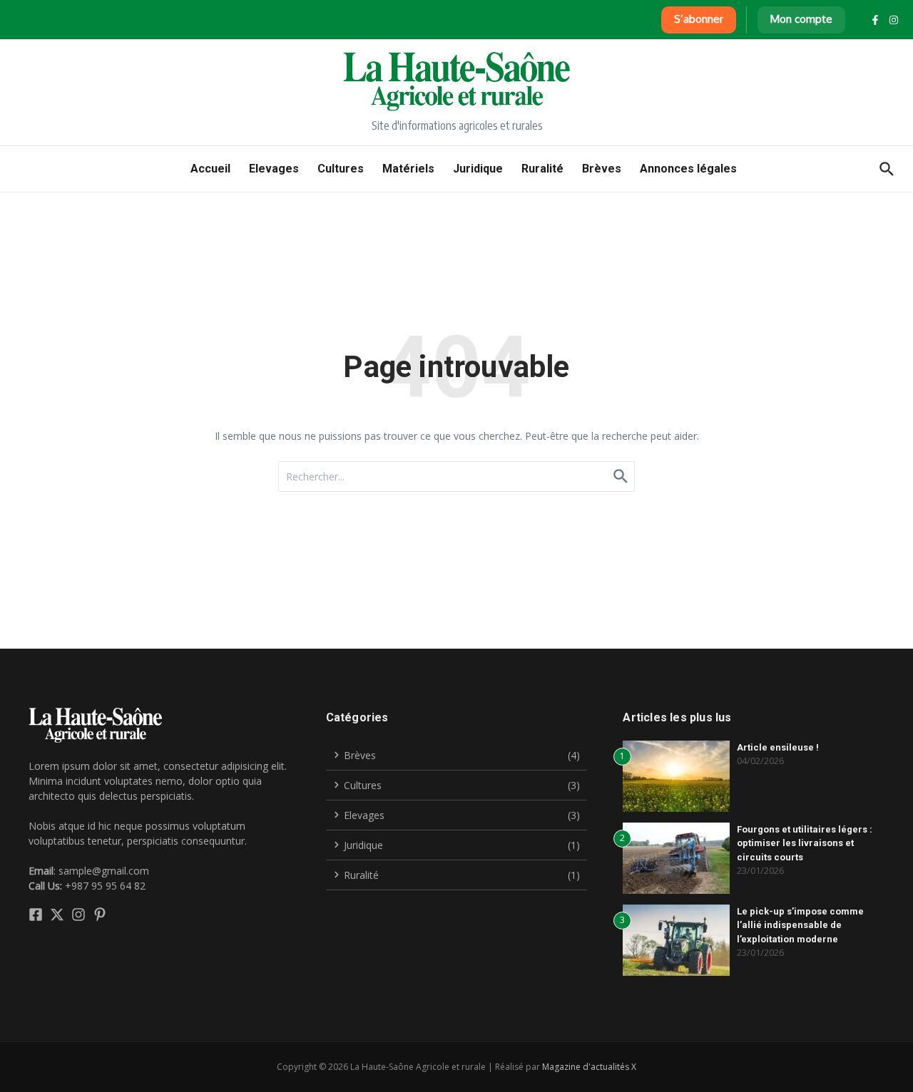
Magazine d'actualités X (589, 1067)
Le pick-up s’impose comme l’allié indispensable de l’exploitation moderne (800, 925)
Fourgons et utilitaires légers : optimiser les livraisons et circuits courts (804, 843)
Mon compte (801, 19)
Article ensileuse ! (778, 747)
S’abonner (698, 19)
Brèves (601, 168)
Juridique (478, 168)
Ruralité (542, 168)
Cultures (340, 168)
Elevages (274, 168)
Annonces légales (688, 168)
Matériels (408, 168)
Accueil (210, 168)
